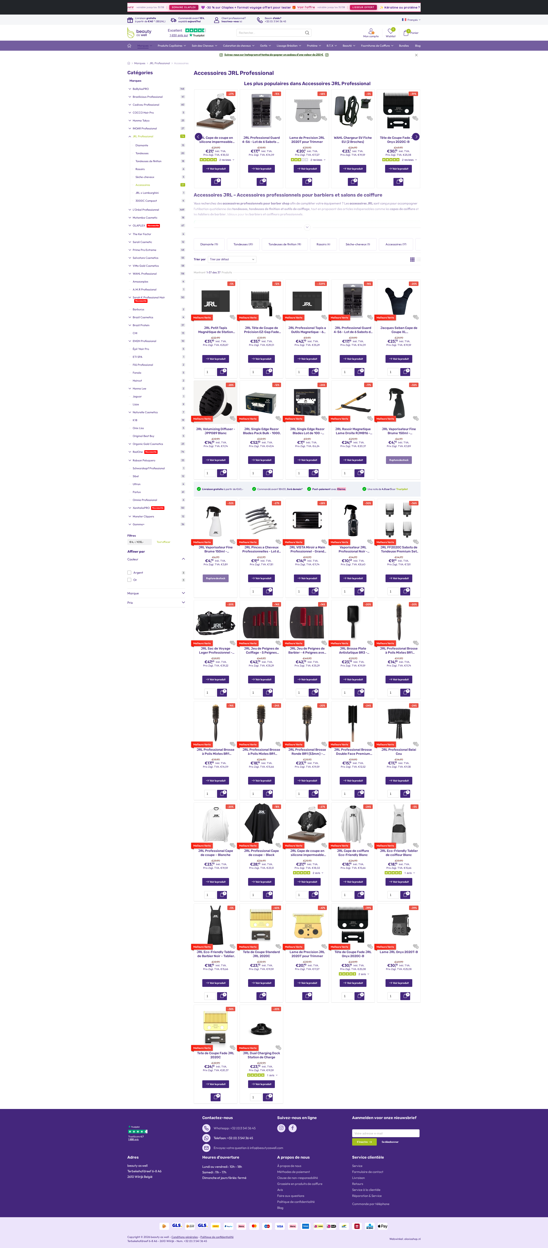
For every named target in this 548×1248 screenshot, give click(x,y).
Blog (280, 1208)
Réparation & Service (367, 1196)
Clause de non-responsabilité (297, 1178)
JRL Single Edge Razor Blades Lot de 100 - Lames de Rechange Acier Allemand (307, 431)
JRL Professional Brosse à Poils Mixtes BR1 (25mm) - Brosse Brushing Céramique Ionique (399, 651)
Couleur (132, 559)
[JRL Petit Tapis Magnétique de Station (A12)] (215, 301)
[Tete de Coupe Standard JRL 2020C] (261, 925)
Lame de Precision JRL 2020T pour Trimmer (307, 140)
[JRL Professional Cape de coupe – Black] (261, 824)
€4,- (132, 541)
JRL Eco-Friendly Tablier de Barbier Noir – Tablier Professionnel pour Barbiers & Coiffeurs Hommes (216, 954)
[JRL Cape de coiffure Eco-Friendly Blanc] (353, 824)
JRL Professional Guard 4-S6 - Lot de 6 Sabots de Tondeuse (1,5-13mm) (261, 140)
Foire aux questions (290, 1196)
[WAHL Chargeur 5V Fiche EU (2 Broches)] (352, 111)
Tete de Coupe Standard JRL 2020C (261, 954)
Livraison (358, 1178)
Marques (135, 81)
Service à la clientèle (366, 1190)
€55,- (140, 541)
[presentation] (274, 33)
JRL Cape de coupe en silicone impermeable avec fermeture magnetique (216, 140)
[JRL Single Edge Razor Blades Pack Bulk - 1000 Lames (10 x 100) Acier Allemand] (261, 402)
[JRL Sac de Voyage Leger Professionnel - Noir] (215, 621)
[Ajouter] (222, 372)
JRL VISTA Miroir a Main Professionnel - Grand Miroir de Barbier (307, 549)
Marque (133, 593)
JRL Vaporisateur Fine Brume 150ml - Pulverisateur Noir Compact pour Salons (399, 431)
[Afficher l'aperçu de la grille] (412, 259)
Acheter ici (410, 7)
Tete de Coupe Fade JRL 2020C (215, 1055)
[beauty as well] (139, 32)
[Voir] (261, 996)
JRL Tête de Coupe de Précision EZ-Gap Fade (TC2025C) (261, 330)
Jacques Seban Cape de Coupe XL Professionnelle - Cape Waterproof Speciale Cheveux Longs (398, 330)
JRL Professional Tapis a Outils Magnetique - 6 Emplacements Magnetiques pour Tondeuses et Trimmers (307, 330)
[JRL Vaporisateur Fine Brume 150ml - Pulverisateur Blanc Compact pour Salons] (215, 520)
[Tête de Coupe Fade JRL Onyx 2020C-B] (398, 111)
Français (413, 19)
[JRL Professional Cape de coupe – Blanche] (215, 824)
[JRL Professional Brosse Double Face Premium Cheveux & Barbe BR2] (353, 722)
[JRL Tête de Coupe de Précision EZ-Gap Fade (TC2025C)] (261, 301)
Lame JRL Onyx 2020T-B (399, 952)
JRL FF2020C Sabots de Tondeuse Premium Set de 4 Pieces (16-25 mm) (398, 549)
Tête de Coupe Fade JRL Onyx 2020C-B (398, 140)
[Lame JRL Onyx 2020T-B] (398, 925)
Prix (130, 603)
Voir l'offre (254, 7)
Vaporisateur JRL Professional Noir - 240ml (353, 549)
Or (135, 580)
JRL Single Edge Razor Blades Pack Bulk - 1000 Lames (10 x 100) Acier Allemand (261, 431)
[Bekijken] (216, 182)
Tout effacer (163, 541)
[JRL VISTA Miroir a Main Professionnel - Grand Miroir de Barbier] (307, 520)
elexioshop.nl (412, 1239)
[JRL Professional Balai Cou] (398, 722)
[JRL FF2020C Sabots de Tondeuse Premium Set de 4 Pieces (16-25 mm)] (398, 520)
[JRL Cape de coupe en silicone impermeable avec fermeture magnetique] (215, 111)
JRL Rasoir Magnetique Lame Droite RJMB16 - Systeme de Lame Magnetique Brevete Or (353, 431)
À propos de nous (289, 1166)
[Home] (128, 63)
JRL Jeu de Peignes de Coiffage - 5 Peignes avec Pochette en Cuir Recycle (261, 651)
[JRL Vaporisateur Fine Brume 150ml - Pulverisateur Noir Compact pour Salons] (398, 402)
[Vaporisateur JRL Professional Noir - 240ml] (353, 520)
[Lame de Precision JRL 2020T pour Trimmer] (307, 111)
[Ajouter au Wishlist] (232, 118)
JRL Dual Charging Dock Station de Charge (261, 1055)
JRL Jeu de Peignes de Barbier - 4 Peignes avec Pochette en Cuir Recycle (307, 651)
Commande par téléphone (370, 1204)
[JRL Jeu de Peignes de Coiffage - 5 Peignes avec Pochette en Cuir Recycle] (261, 621)
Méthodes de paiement (293, 1172)
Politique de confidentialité (296, 1202)
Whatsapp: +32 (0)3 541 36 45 (235, 1128)
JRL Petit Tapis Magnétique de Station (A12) (215, 330)
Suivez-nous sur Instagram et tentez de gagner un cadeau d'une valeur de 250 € (274, 54)
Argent (138, 572)
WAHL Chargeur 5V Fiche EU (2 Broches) (353, 140)
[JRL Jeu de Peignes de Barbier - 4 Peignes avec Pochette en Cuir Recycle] (307, 621)
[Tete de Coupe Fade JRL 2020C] (215, 1026)
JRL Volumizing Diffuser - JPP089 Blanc (215, 431)
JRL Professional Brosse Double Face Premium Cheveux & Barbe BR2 (353, 752)
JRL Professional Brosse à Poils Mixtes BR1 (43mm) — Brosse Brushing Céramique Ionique (261, 752)
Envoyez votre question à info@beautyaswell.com (248, 1148)
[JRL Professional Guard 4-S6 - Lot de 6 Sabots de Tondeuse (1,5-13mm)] (261, 111)
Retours (357, 1184)
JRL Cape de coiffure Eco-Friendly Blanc (353, 853)
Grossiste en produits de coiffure (299, 1184)
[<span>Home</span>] (129, 46)
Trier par (200, 259)
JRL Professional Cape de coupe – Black (261, 853)
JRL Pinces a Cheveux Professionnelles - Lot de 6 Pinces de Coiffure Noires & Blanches (261, 549)
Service (357, 1166)
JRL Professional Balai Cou (398, 752)
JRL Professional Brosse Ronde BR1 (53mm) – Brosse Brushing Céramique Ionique (307, 752)
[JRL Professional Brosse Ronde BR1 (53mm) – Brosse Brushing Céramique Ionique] (307, 722)
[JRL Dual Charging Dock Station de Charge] (261, 1026)
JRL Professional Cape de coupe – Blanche (215, 853)
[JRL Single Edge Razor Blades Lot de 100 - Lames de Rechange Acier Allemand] (307, 402)
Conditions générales (184, 1237)
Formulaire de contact (367, 1172)
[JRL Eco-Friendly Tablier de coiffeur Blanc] (398, 824)
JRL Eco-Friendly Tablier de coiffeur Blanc (399, 853)
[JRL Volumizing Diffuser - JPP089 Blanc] (215, 402)
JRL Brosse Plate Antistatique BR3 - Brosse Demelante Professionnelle (353, 651)
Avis (280, 1190)
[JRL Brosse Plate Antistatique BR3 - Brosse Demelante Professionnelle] (353, 621)
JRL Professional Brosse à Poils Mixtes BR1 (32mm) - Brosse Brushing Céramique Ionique (215, 752)
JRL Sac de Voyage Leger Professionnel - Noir (215, 651)
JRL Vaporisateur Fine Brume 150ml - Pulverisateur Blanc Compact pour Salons (216, 549)
